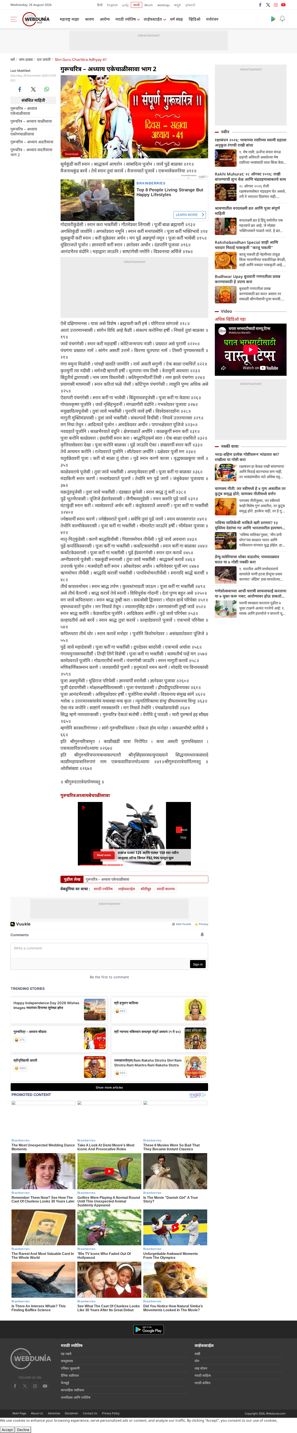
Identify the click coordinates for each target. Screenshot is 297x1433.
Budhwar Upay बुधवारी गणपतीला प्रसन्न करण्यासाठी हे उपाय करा (247, 279)
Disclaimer (71, 1413)
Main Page (19, 1413)
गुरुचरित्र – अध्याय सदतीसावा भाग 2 (31, 152)
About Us (37, 1413)
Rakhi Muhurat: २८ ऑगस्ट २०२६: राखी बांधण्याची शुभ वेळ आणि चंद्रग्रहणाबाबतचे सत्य (250, 176)
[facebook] (260, 5)
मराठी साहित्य (203, 1375)
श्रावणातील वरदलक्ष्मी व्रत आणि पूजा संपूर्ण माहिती (247, 210)
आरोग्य (105, 19)
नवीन (225, 132)
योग (197, 1361)
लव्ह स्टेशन (201, 1368)
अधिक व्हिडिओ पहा (230, 319)
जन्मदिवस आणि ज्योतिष (75, 1397)
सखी (197, 1353)
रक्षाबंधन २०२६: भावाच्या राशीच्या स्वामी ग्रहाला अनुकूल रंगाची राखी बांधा (250, 142)
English (112, 5)
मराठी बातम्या (166, 888)
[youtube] (283, 5)
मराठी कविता (202, 1383)
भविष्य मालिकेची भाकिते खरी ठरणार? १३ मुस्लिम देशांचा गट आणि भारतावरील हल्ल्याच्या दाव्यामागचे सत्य (250, 525)
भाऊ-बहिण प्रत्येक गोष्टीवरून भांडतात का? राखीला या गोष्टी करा (247, 457)
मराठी (136, 5)
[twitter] (268, 5)
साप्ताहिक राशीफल (72, 1390)
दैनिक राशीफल (70, 1375)
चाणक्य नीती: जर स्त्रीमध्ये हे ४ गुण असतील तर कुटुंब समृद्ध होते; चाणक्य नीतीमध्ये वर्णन (250, 491)
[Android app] (148, 1329)
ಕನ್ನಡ (177, 5)
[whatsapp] (47, 89)
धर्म (12, 59)
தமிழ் (125, 5)
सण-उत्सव (26, 59)
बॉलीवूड (146, 888)
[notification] (282, 18)
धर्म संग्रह (176, 19)
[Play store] (273, 18)
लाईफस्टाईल (153, 19)
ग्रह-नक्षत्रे (66, 1353)
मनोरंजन (212, 19)
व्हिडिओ (194, 19)
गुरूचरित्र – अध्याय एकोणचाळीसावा (23, 131)
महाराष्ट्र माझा (69, 19)
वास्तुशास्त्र (67, 1361)
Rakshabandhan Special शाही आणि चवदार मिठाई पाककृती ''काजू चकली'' (246, 245)
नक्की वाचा (230, 446)
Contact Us (90, 1413)
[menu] (14, 19)
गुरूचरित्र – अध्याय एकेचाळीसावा (23, 111)
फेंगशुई (65, 1383)
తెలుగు (148, 5)
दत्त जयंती (43, 59)
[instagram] (275, 5)
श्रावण (89, 19)
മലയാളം (163, 5)
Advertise (54, 1413)
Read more (104, 855)
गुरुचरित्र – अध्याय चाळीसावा (31, 121)
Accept (7, 1429)
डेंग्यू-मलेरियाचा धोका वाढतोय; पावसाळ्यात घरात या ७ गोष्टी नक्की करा (247, 559)
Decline (23, 1429)
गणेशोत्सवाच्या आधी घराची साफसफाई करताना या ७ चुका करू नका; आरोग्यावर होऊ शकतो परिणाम (250, 593)
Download (71, 154)
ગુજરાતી (190, 5)
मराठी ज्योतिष (125, 19)
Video (226, 311)
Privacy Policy (111, 1413)
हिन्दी (100, 5)
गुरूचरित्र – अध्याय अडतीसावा (31, 141)
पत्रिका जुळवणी (70, 1368)
